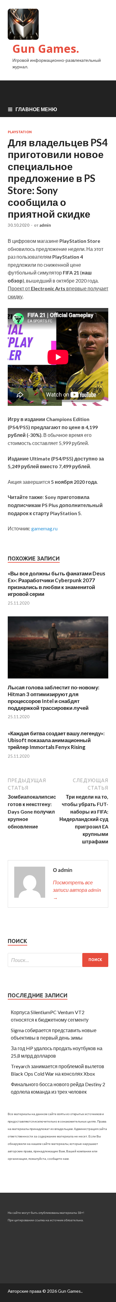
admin (45, 225)
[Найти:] (58, 960)
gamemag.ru (44, 528)
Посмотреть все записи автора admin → (77, 889)
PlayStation (20, 132)
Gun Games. (45, 48)
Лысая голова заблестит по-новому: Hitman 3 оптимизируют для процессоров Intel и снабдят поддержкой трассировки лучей (53, 697)
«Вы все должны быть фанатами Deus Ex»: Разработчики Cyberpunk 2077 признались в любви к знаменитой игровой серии (56, 583)
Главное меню (36, 109)
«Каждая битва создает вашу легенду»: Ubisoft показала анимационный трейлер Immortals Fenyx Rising (56, 740)
